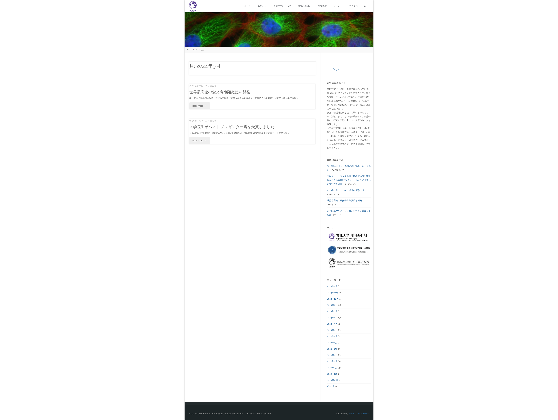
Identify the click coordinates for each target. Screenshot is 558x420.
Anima (351, 413)
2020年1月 (332, 374)
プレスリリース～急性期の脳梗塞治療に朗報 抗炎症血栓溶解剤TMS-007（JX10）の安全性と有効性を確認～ (350, 180)
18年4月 (331, 386)
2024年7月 (332, 311)
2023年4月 (332, 336)
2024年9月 (332, 305)
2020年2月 (332, 367)
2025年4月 (332, 286)
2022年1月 (332, 349)
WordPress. (363, 413)
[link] (364, 6)
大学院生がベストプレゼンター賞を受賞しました (231, 126)
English (336, 69)
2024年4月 (332, 330)
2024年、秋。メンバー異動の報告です (346, 190)
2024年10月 (332, 299)
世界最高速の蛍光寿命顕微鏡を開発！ (221, 92)
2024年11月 (332, 292)
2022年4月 (332, 342)
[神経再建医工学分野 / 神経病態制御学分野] (193, 6)
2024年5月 (332, 324)
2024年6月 (332, 317)
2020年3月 (332, 361)
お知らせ (212, 86)
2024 (195, 49)
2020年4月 (332, 355)
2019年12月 (332, 380)
